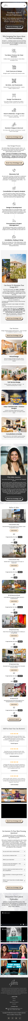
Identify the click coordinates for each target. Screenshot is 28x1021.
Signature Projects (14, 1002)
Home (14, 998)
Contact (14, 1004)
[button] (24, 5)
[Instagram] (12, 1018)
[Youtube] (16, 1018)
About (14, 1000)
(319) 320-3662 (16, 1009)
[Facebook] (8, 1018)
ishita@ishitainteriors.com (16, 1008)
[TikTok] (19, 1018)
